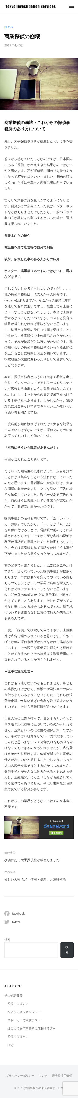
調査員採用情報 (62, 1075)
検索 (7, 939)
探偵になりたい (18, 1036)
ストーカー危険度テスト (24, 1020)
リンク (43, 1075)
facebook (18, 913)
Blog (10, 1045)
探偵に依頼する (18, 1004)
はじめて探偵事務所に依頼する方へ (31, 1028)
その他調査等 (13, 995)
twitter (16, 922)
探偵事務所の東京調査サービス (44, 1088)
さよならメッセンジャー (24, 1012)
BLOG (8, 27)
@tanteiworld (56, 826)
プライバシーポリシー (20, 1075)
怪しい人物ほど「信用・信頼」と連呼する (35, 879)
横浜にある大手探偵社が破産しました (32, 860)
